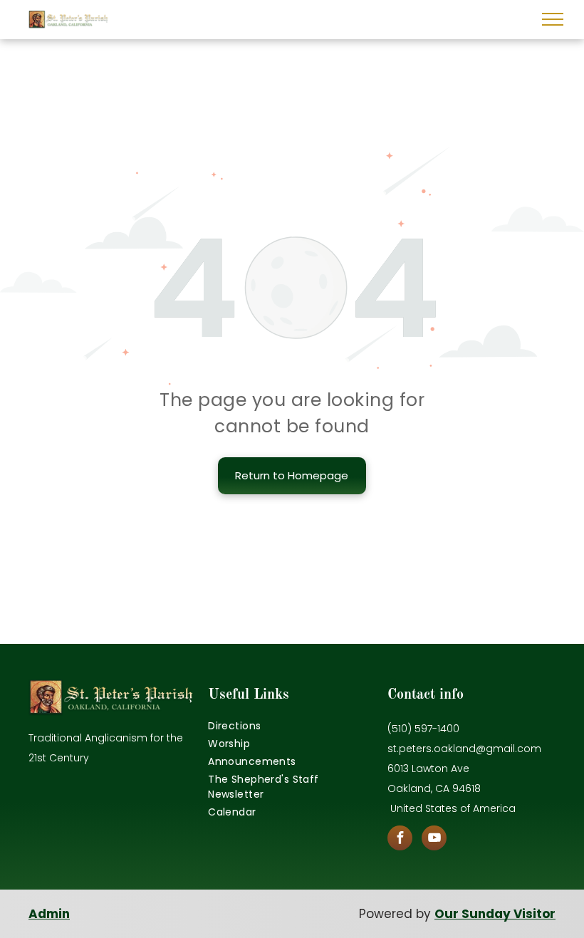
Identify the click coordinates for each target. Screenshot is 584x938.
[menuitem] (292, 726)
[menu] (552, 19)
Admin (49, 913)
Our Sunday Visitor (495, 913)
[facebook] (399, 839)
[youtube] (434, 839)
